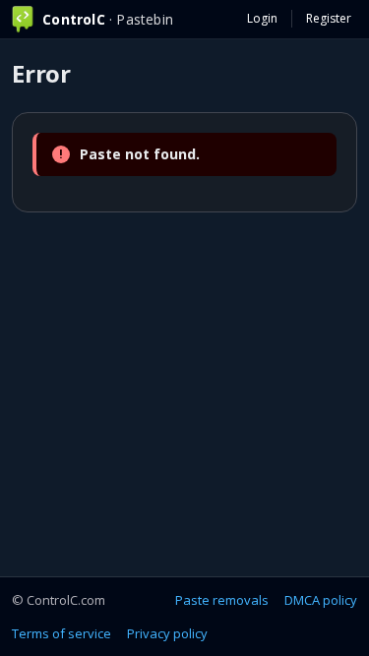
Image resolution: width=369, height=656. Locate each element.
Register (328, 18)
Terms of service (61, 633)
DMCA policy (320, 600)
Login (262, 18)
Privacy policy (167, 633)
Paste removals (222, 600)
